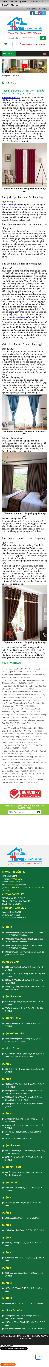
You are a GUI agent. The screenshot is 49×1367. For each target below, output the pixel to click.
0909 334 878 (9, 1364)
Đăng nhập (33, 9)
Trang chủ (6, 76)
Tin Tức (16, 76)
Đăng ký (44, 9)
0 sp (9, 44)
